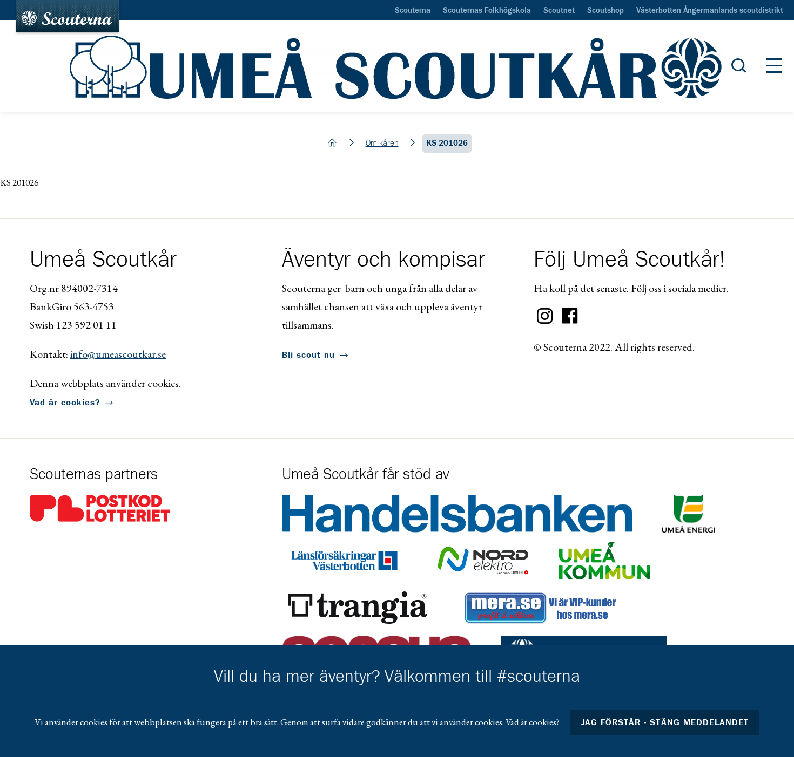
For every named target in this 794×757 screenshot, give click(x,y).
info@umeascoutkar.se (118, 354)
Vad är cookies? (65, 402)
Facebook (570, 316)
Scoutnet (559, 11)
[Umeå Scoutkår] (397, 66)
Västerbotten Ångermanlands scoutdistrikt (709, 11)
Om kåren (382, 143)
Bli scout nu (308, 355)
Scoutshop (605, 11)
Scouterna (412, 11)
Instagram (545, 316)
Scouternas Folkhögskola (487, 11)
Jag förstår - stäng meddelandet (665, 722)
